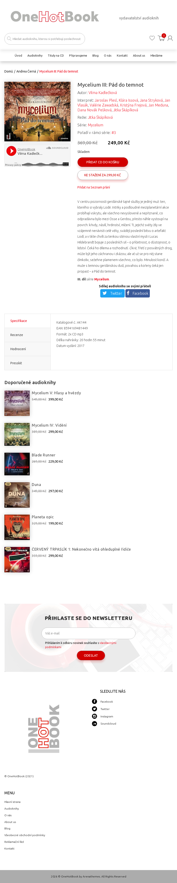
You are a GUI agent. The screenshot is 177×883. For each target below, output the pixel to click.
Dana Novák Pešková (94, 110)
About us (10, 821)
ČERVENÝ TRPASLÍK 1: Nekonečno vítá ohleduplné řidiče (81, 549)
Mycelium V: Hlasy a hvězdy (56, 393)
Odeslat (91, 655)
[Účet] (170, 38)
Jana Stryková (151, 100)
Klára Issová (128, 100)
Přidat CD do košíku (102, 162)
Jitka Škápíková (125, 110)
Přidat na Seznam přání (93, 187)
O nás (8, 815)
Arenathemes (91, 876)
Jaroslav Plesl (106, 100)
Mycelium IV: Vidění (49, 425)
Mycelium (95, 125)
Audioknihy (11, 808)
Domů (8, 71)
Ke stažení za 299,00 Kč (102, 175)
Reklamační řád (14, 841)
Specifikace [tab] (18, 321)
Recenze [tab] (16, 335)
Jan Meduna (158, 105)
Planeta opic (43, 517)
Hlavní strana (12, 801)
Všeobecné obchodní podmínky (24, 835)
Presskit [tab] (16, 363)
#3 (114, 132)
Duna (36, 484)
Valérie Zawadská (104, 105)
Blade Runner (43, 455)
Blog (7, 828)
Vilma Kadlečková (102, 93)
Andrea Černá (26, 71)
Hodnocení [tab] (18, 349)
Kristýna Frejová (133, 105)
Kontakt (9, 848)
